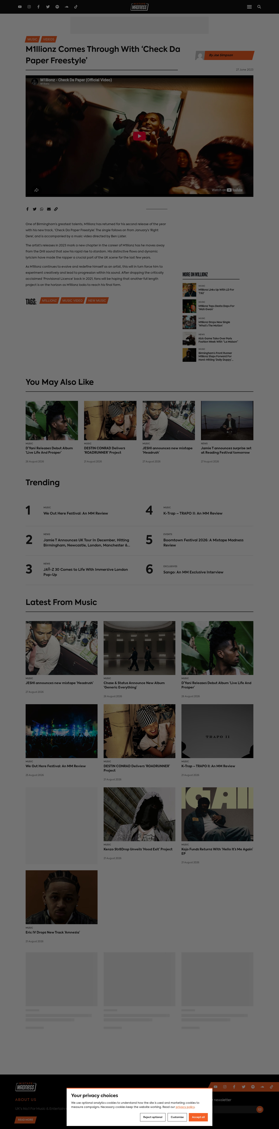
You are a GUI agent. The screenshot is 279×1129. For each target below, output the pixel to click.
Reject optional (152, 1117)
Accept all (198, 1117)
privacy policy (185, 1107)
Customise (177, 1117)
